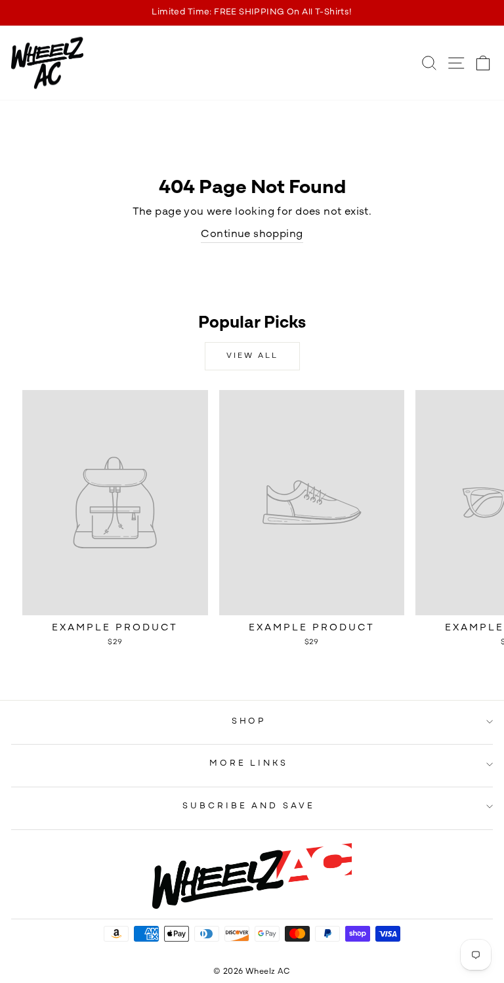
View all (252, 356)
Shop (249, 721)
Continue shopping (252, 234)
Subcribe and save (249, 806)
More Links (249, 763)
